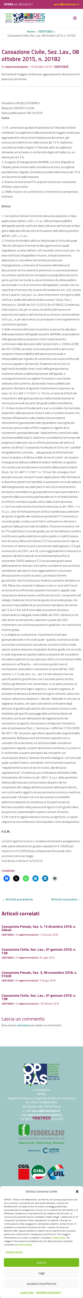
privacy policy (25, 1244)
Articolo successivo (66, 899)
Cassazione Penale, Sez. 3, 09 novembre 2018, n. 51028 (39, 974)
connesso (23, 1025)
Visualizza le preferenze (41, 1283)
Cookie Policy (27, 1292)
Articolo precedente (17, 899)
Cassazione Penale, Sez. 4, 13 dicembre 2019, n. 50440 (39, 928)
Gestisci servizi (14, 1252)
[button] (77, 1191)
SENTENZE (61, 66)
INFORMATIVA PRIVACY (48, 1292)
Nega (42, 1273)
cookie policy (58, 1237)
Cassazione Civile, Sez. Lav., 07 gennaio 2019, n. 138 (39, 951)
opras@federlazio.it (66, 4)
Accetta (41, 1262)
